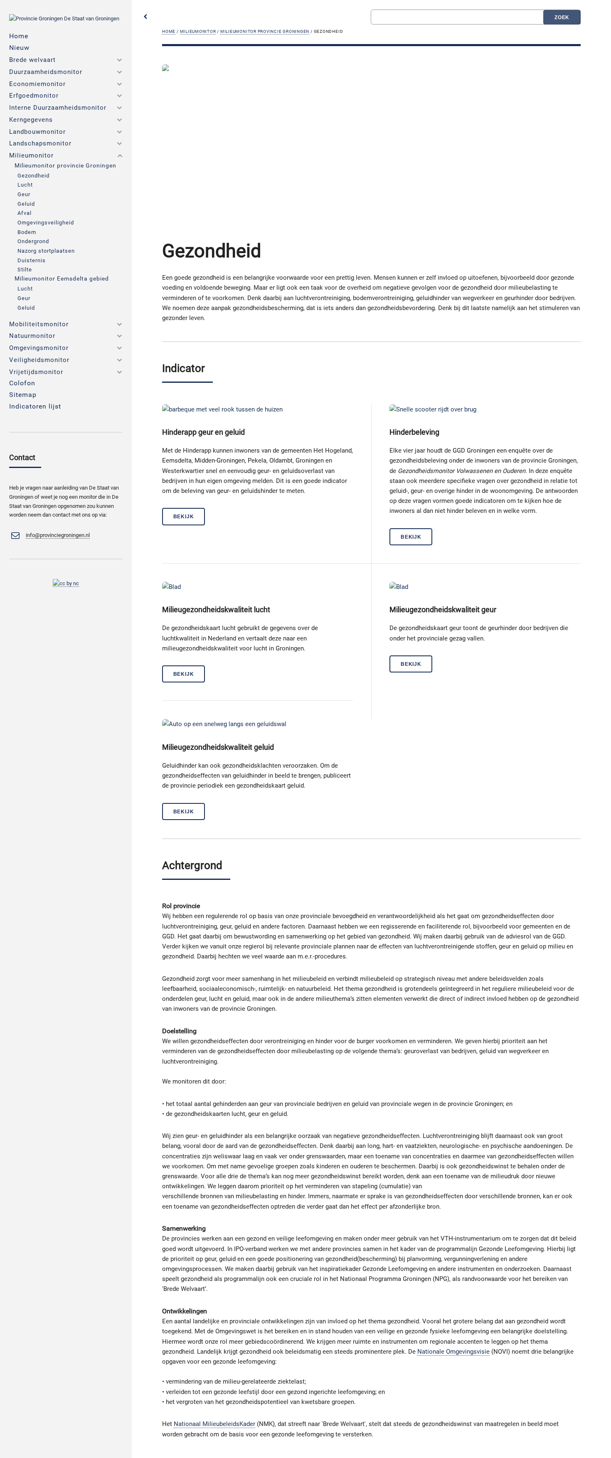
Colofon (22, 383)
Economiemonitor (37, 84)
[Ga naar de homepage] (64, 18)
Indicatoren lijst (35, 406)
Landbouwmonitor (37, 131)
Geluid (26, 204)
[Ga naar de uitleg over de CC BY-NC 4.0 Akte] (66, 583)
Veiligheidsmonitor (39, 360)
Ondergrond (33, 241)
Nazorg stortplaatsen (46, 251)
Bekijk (183, 516)
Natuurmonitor (32, 336)
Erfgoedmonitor (34, 95)
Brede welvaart (32, 60)
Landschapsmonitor (40, 143)
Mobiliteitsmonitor (39, 324)
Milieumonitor (198, 31)
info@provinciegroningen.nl (58, 535)
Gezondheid (33, 175)
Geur (23, 194)
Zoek (562, 17)
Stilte (24, 269)
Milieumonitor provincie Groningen (264, 31)
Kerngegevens (31, 119)
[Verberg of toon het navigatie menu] (145, 17)
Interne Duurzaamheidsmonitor (57, 107)
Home (168, 31)
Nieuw (19, 48)
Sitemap (23, 395)
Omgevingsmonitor (39, 348)
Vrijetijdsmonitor (36, 372)
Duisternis (31, 260)
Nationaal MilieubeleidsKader (214, 1424)
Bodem (26, 232)
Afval (24, 213)
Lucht (25, 185)
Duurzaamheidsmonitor (45, 72)
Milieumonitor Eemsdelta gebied (62, 278)
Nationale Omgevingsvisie (453, 1351)
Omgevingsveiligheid (45, 222)
